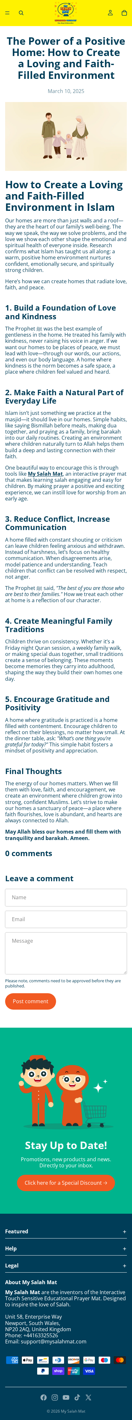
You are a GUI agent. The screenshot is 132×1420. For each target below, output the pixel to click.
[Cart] (124, 13)
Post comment (30, 1001)
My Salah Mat (45, 473)
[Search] (21, 13)
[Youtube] (66, 1397)
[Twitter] (88, 1397)
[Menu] (7, 12)
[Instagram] (55, 1397)
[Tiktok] (77, 1397)
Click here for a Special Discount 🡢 (66, 1182)
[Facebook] (43, 1397)
